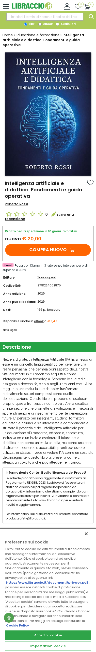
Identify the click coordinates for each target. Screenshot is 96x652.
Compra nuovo (48, 249)
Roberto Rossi (16, 204)
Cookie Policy (17, 625)
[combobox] (44, 17)
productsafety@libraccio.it (26, 518)
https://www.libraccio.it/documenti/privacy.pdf (47, 582)
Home (7, 35)
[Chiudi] (86, 533)
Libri (31, 24)
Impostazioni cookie (47, 646)
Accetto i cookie (48, 635)
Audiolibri (68, 24)
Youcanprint (46, 277)
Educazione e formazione (38, 35)
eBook (47, 24)
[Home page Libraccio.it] (32, 8)
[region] (48, 590)
